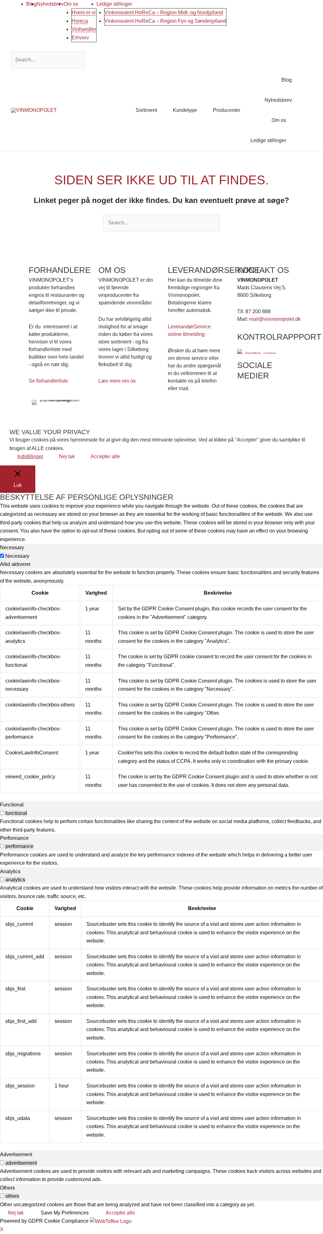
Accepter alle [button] (105, 456)
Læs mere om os (117, 380)
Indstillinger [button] (30, 456)
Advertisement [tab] (16, 1154)
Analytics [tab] (10, 871)
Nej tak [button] (67, 456)
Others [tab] (7, 1188)
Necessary (17, 556)
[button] (304, 110)
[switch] (2, 813)
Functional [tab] (12, 804)
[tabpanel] (161, 680)
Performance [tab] (14, 838)
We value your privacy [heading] (49, 432)
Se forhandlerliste (48, 380)
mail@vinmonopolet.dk (275, 319)
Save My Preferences (65, 1212)
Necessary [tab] (12, 547)
